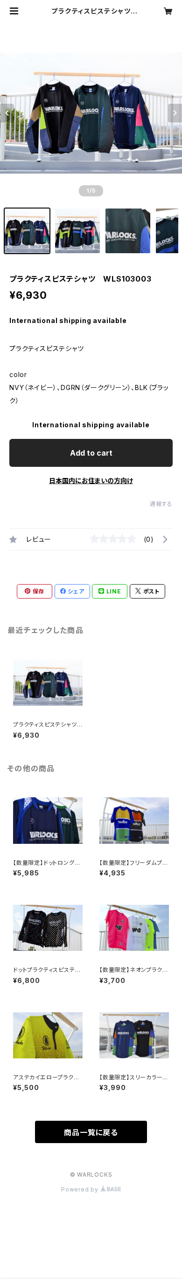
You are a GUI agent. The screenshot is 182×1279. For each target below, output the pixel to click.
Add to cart (91, 453)
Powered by (80, 1189)
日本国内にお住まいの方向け (91, 481)
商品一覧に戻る (91, 1132)
